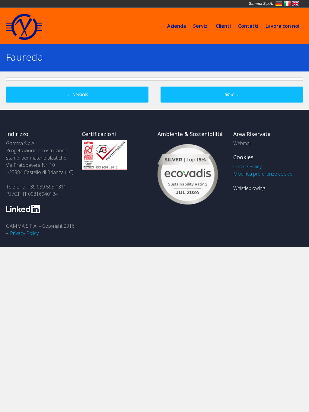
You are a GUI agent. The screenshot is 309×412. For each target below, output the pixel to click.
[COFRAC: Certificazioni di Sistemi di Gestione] (104, 168)
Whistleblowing (249, 188)
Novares (77, 94)
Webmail (242, 143)
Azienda (176, 26)
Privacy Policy (24, 233)
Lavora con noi (282, 26)
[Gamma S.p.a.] (24, 38)
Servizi (201, 26)
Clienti (223, 26)
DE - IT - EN (278, 3)
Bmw (232, 94)
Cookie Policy (247, 166)
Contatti (248, 26)
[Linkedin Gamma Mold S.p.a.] (23, 211)
